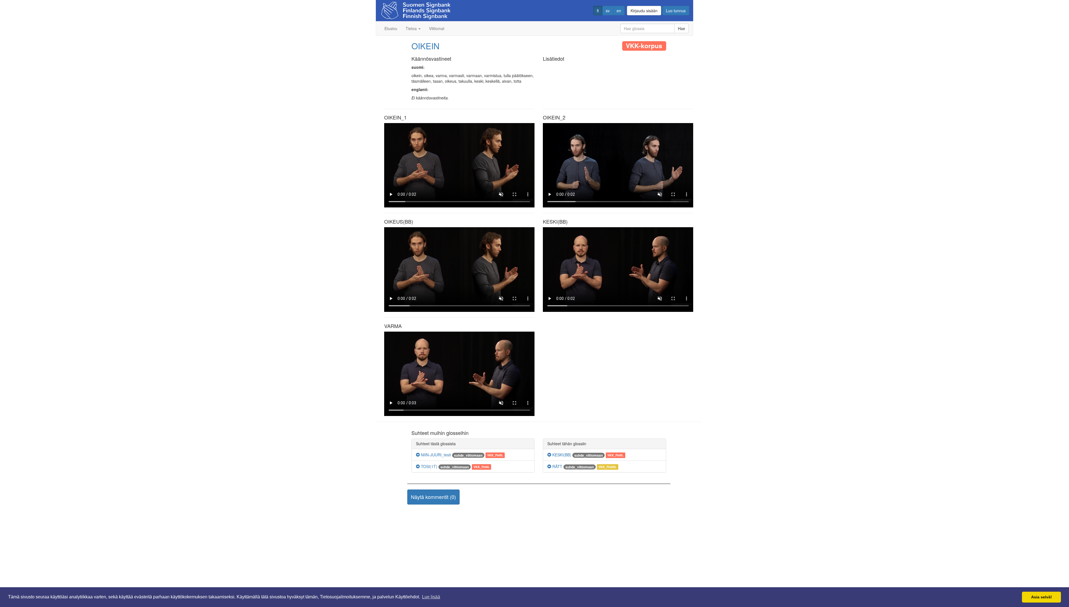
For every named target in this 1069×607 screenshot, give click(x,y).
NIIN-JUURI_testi (435, 454)
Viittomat (436, 28)
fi (598, 10)
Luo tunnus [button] (676, 10)
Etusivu (390, 28)
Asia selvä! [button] (1041, 597)
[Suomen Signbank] (416, 9)
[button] (433, 497)
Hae (681, 28)
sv (608, 10)
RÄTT (556, 466)
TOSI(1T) (428, 466)
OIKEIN (425, 46)
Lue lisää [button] (431, 596)
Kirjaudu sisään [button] (644, 10)
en (619, 10)
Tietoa (412, 28)
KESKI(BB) (561, 454)
